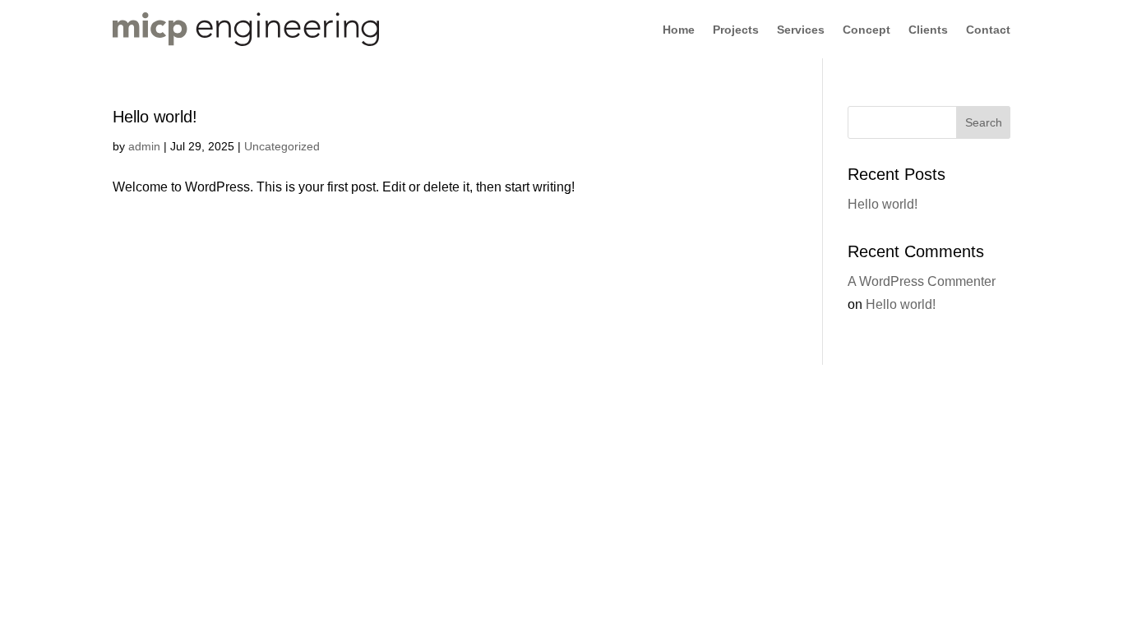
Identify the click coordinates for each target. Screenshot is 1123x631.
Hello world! (155, 117)
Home (679, 30)
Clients (928, 30)
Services (801, 30)
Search (983, 122)
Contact (988, 30)
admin (144, 146)
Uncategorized (282, 146)
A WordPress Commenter (922, 281)
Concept (866, 30)
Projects (736, 30)
